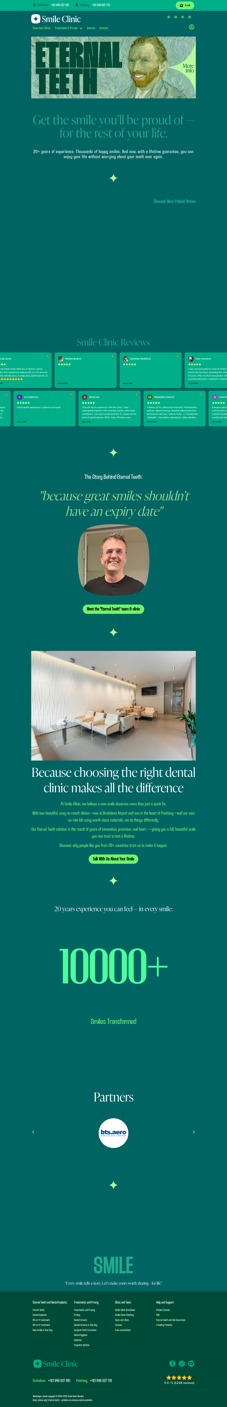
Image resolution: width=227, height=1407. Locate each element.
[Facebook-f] (172, 1364)
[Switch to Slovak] (168, 17)
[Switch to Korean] (189, 17)
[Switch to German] (182, 17)
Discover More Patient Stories (175, 201)
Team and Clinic (41, 28)
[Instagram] (182, 1364)
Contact (103, 28)
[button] (33, 1132)
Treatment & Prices (66, 28)
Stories (91, 28)
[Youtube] (191, 1364)
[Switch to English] (175, 17)
